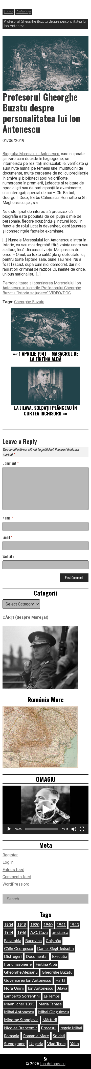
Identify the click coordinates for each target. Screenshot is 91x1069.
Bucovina (33, 941)
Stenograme (14, 1044)
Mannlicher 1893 (19, 1004)
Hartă (60, 980)
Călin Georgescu (18, 949)
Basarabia (12, 941)
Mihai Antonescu (19, 1012)
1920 (34, 925)
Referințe (23, 12)
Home (8, 12)
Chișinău (53, 941)
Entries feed (13, 869)
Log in (8, 862)
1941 (61, 925)
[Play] (9, 829)
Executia (59, 957)
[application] (45, 810)
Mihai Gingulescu (53, 1012)
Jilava (62, 988)
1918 (21, 925)
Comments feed (17, 876)
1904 (8, 925)
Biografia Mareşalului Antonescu (31, 153)
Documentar (37, 957)
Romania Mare (36, 1036)
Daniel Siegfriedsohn (55, 949)
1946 (21, 933)
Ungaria (36, 1044)
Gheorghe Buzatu (29, 301)
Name (8, 518)
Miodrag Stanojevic (21, 1020)
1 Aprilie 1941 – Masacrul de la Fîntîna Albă (48, 356)
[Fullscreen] (81, 829)
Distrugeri (13, 957)
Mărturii (49, 1020)
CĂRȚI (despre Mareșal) (25, 617)
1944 (8, 933)
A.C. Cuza (39, 933)
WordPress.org (16, 884)
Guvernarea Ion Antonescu (27, 980)
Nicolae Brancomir (20, 1028)
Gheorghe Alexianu (21, 972)
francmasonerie (18, 964)
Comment (11, 463)
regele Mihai (71, 1028)
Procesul (48, 1028)
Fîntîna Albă (46, 964)
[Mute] (73, 829)
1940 (48, 925)
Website (8, 556)
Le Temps (52, 996)
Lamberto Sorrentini (22, 996)
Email (7, 537)
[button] (45, 810)
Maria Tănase (50, 1004)
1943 (74, 925)
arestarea (60, 933)
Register (10, 855)
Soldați (59, 1036)
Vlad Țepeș (56, 1044)
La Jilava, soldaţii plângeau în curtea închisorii (45, 411)
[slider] (42, 829)
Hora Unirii (14, 988)
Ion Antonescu (40, 988)
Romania (11, 1036)
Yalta (74, 1044)
